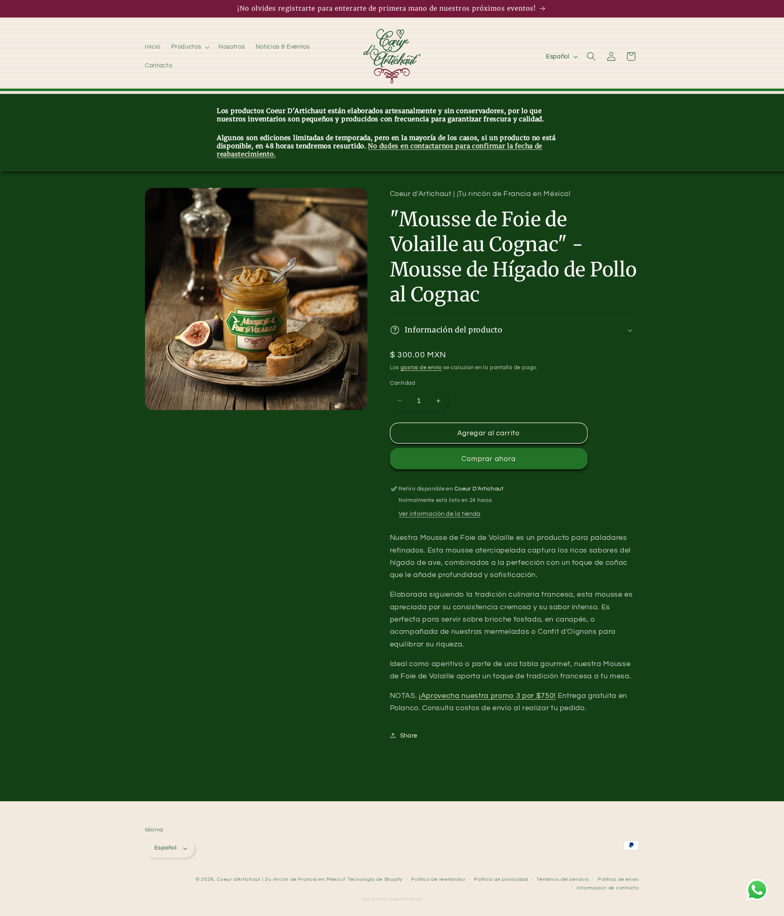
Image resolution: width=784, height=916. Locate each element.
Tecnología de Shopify (375, 879)
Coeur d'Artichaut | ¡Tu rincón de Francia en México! (281, 879)
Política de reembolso (438, 879)
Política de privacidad (501, 879)
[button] (189, 47)
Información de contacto (608, 888)
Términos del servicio (563, 879)
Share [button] (408, 735)
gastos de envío (421, 367)
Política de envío (618, 879)
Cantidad (402, 383)
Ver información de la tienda (439, 513)
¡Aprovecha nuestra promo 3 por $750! (487, 696)
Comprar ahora (488, 458)
